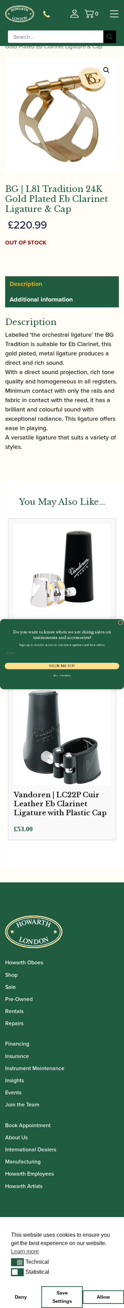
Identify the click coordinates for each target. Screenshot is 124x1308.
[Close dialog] (120, 622)
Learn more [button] (25, 1251)
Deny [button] (21, 1297)
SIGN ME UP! (62, 666)
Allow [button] (103, 1297)
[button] (17, 1262)
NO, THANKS (62, 675)
